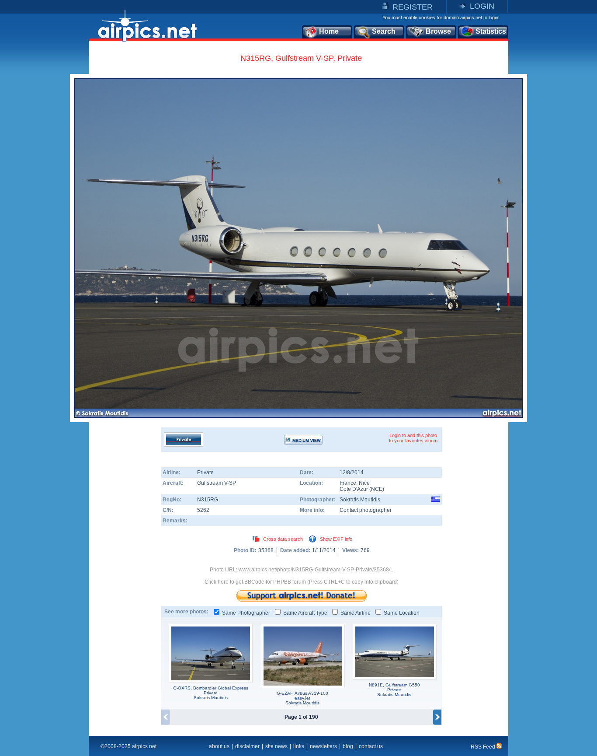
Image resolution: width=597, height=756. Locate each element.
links (298, 746)
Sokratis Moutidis (360, 500)
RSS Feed (483, 747)
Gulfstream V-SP (216, 483)
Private (205, 472)
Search (384, 31)
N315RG (207, 500)
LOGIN (482, 6)
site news (276, 746)
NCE (376, 489)
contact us (371, 746)
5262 (203, 510)
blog (348, 746)
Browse (438, 31)
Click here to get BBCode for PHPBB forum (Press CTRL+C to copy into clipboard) (302, 582)
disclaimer (247, 746)
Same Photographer (246, 613)
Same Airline (355, 613)
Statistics (491, 31)
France (348, 483)
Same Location (401, 613)
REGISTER (412, 7)
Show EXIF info (336, 539)
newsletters (323, 746)
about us (219, 746)
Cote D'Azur (354, 489)
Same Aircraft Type (305, 613)
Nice (364, 483)
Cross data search (283, 539)
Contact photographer (366, 510)
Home (329, 31)
